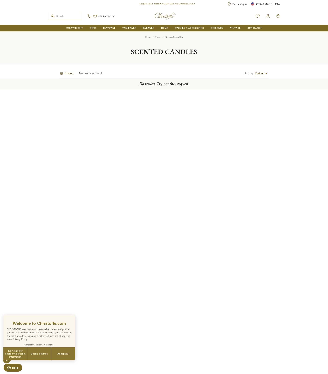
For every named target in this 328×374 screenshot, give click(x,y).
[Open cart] (278, 16)
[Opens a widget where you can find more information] (12, 368)
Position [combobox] (259, 73)
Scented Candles (174, 37)
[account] (257, 16)
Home (148, 37)
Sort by (249, 73)
